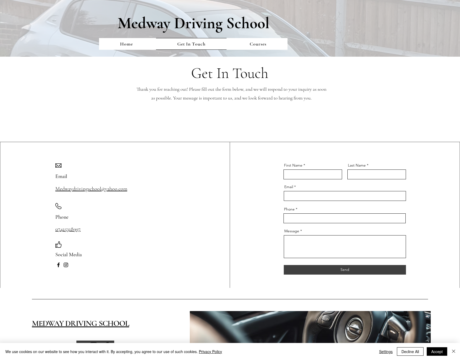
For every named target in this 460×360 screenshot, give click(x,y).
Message (291, 231)
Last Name (357, 165)
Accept (437, 351)
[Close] (453, 351)
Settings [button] (386, 351)
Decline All (410, 351)
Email (288, 187)
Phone (289, 209)
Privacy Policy (210, 351)
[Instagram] (66, 265)
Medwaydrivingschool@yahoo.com (91, 189)
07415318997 (68, 229)
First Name (293, 165)
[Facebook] (58, 265)
